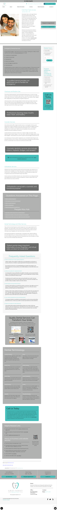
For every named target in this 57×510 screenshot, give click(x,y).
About (11, 6)
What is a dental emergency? (11, 198)
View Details (14, 453)
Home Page (26, 431)
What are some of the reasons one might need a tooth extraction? (18, 216)
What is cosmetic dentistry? (11, 203)
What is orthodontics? (10, 205)
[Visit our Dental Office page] (32, 342)
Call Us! (50, 3)
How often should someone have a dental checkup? (15, 212)
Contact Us (51, 6)
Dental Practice (47, 79)
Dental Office (47, 50)
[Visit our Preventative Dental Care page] (12, 342)
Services (31, 6)
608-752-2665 (33, 417)
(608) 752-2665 (34, 37)
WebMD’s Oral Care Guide (13, 435)
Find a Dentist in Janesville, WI (48, 54)
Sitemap (8, 499)
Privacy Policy (5, 499)
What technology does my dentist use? (13, 207)
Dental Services (11, 462)
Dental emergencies (18, 52)
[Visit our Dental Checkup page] (22, 342)
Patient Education (41, 6)
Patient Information (20, 6)
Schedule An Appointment (48, 26)
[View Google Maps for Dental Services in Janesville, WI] (16, 333)
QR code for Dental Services (8, 465)
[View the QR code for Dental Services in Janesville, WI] (30, 332)
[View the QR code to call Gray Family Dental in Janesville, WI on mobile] (48, 103)
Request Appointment (28, 476)
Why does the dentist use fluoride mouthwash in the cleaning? (17, 214)
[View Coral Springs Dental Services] (9, 35)
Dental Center (47, 77)
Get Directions (9, 476)
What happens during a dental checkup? (13, 201)
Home (4, 6)
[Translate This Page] (55, 508)
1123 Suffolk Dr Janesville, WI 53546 (34, 3)
